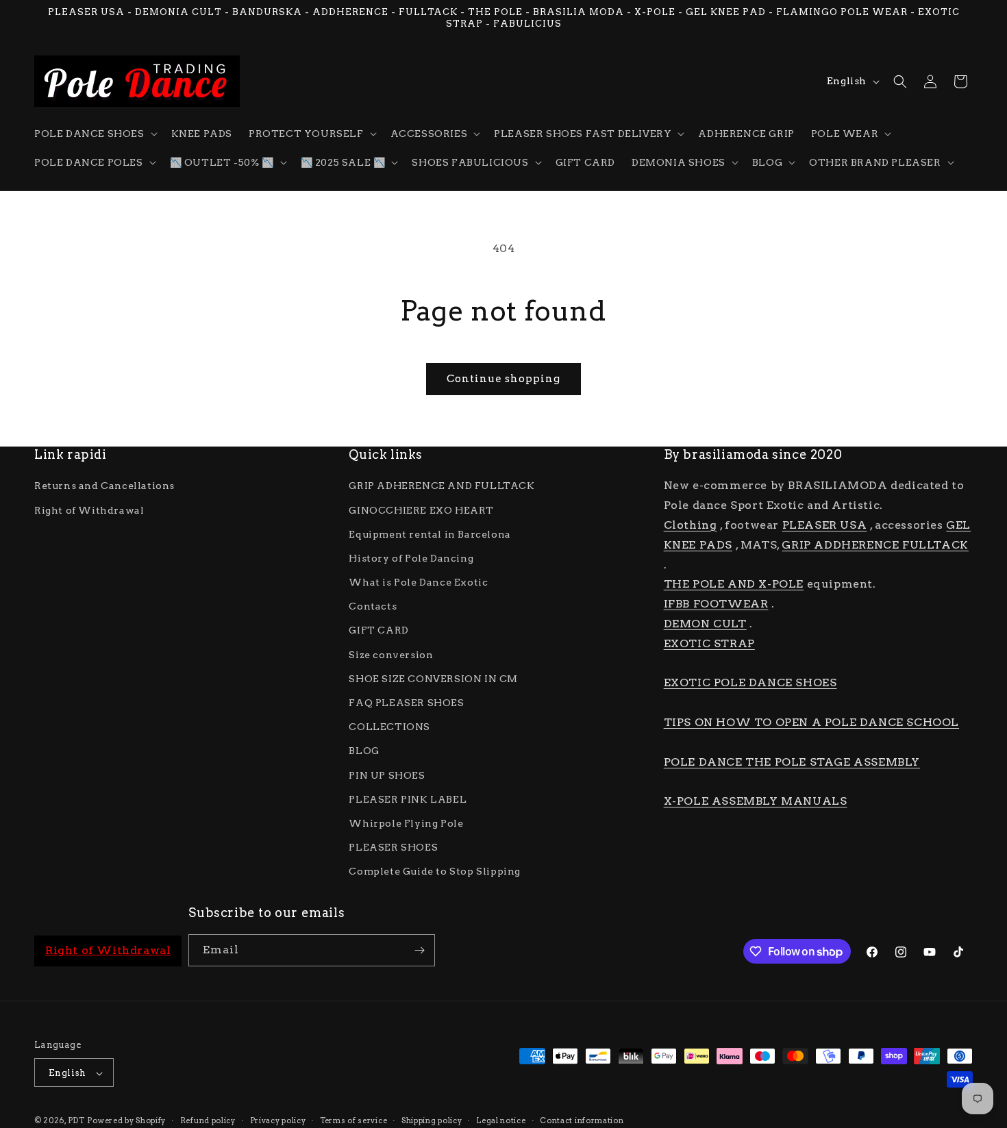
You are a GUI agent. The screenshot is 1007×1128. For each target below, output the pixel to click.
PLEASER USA (824, 524)
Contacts (373, 606)
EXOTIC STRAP (709, 643)
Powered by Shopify (126, 1121)
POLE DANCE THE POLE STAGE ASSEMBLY (792, 761)
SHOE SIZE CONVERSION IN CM (433, 678)
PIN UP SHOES (387, 775)
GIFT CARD (378, 630)
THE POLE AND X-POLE (734, 584)
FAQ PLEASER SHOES (406, 702)
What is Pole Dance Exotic (418, 582)
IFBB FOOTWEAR (716, 603)
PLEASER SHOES (393, 847)
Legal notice (500, 1120)
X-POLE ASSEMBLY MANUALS (755, 800)
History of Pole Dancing (411, 558)
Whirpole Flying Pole (406, 823)
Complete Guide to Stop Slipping (435, 871)
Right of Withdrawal (89, 510)
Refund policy (208, 1120)
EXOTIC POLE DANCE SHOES (750, 683)
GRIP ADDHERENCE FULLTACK (875, 544)
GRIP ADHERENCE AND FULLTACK (441, 486)
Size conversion (391, 654)
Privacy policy (278, 1120)
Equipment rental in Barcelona (429, 534)
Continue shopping (503, 379)
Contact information (581, 1120)
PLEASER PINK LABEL (408, 799)
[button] (94, 133)
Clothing (690, 524)
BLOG (364, 751)
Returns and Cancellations (104, 486)
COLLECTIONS (389, 726)
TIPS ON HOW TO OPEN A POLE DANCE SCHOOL (811, 722)
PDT (76, 1121)
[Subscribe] (419, 950)
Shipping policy (431, 1120)
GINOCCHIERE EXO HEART (421, 510)
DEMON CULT (705, 623)
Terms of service (353, 1120)
